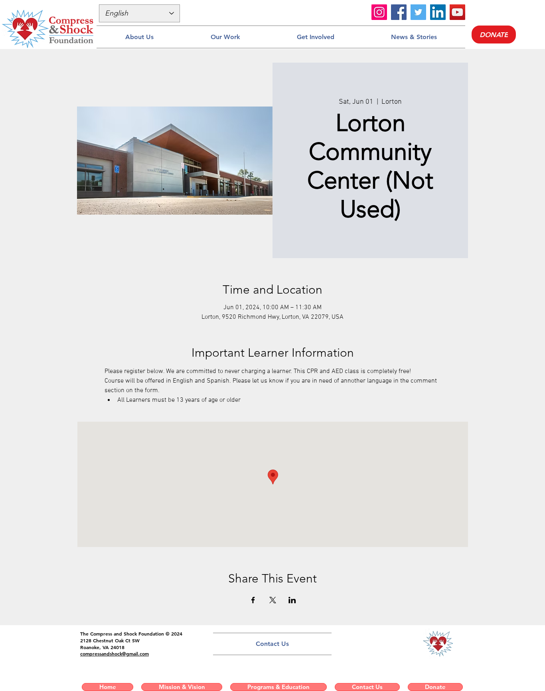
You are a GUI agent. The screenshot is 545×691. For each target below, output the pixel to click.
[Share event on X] (272, 600)
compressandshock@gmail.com (114, 653)
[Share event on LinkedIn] (292, 600)
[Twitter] (418, 12)
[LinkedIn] (438, 12)
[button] (139, 37)
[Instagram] (379, 12)
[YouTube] (457, 12)
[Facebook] (399, 12)
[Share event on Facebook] (253, 600)
